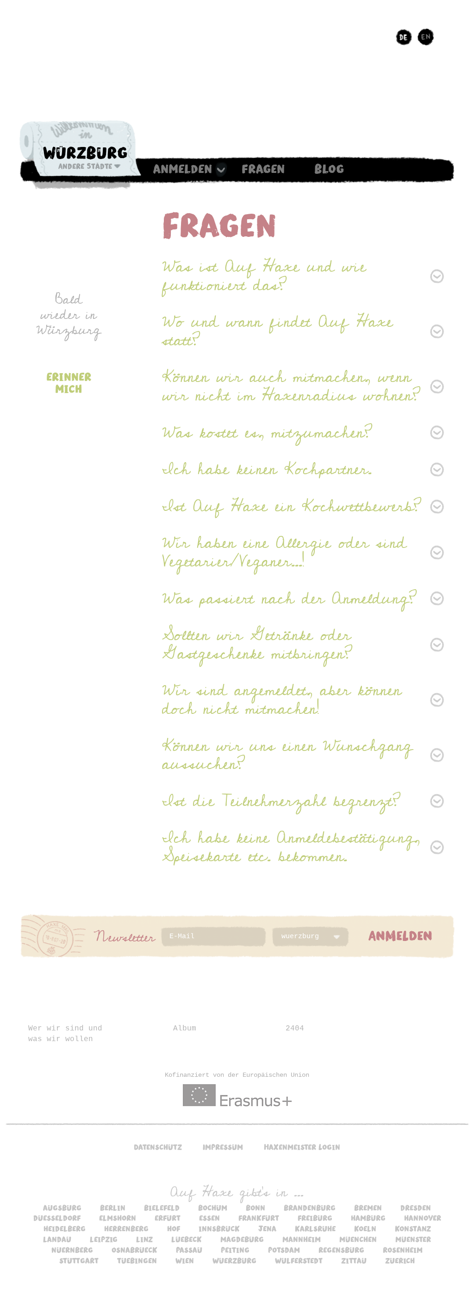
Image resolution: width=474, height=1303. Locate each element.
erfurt (168, 1217)
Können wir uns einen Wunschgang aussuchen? (287, 755)
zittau (354, 1260)
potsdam (284, 1249)
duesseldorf (57, 1217)
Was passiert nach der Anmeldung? (289, 598)
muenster (413, 1239)
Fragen (263, 168)
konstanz (413, 1228)
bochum (212, 1207)
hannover (422, 1217)
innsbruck (219, 1228)
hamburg (368, 1217)
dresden (415, 1207)
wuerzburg (234, 1260)
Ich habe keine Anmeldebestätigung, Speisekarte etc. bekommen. (291, 847)
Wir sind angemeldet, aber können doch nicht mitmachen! (281, 699)
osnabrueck (134, 1249)
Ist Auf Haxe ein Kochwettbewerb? (292, 506)
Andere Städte (85, 166)
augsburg (62, 1207)
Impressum (223, 1146)
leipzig (104, 1239)
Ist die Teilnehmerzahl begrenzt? (281, 801)
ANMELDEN (400, 934)
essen (209, 1217)
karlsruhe (315, 1228)
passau (189, 1249)
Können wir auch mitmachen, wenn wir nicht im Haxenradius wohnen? (291, 386)
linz (144, 1239)
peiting (235, 1249)
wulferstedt (299, 1260)
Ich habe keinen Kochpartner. (267, 469)
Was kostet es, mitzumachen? (267, 432)
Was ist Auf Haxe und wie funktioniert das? (264, 276)
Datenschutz (158, 1146)
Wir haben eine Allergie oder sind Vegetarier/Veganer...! (284, 552)
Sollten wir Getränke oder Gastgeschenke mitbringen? (257, 644)
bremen (368, 1207)
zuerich (400, 1260)
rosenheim (403, 1249)
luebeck (186, 1239)
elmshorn (117, 1217)
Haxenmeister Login (302, 1146)
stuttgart (79, 1260)
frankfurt (258, 1217)
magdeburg (242, 1239)
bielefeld (162, 1207)
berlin (112, 1207)
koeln (365, 1228)
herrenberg (126, 1228)
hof (173, 1228)
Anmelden (182, 168)
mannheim (301, 1239)
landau (57, 1239)
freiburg (315, 1217)
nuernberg (72, 1249)
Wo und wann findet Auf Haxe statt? (277, 331)
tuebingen (137, 1260)
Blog (329, 168)
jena (267, 1228)
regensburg (341, 1249)
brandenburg (310, 1207)
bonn (255, 1207)
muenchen (358, 1239)
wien (184, 1260)
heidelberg (65, 1228)
